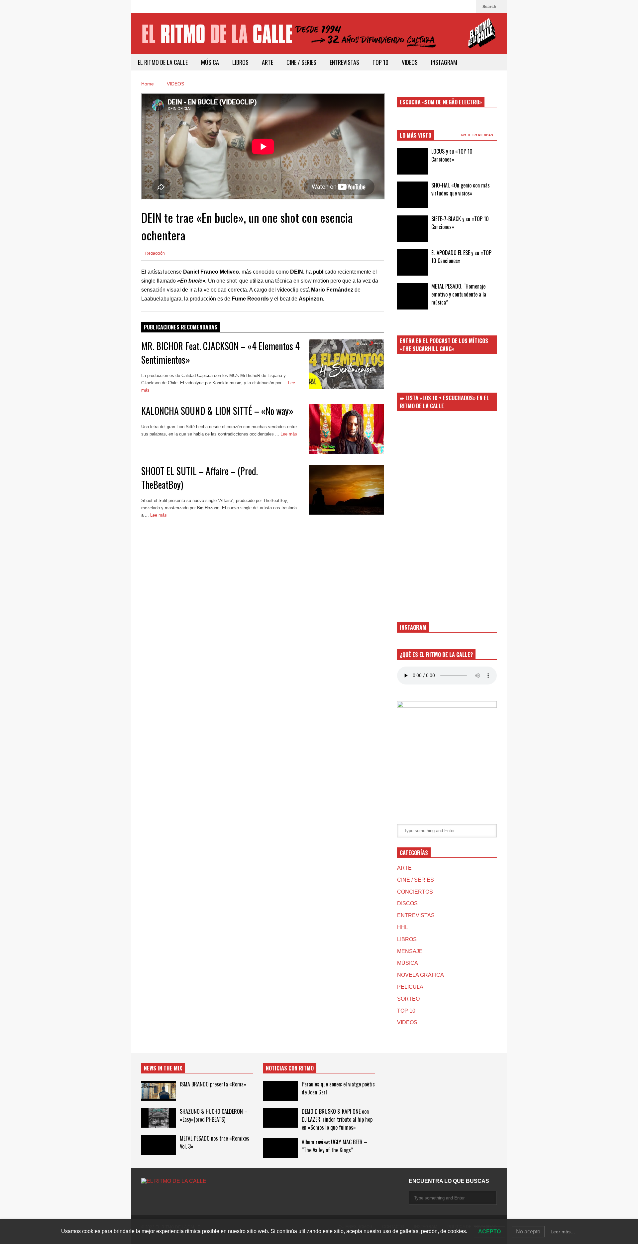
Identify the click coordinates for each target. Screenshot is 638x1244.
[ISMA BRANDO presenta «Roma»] (158, 1091)
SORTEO (408, 999)
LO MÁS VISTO (415, 135)
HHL (402, 927)
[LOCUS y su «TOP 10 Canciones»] (412, 161)
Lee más (159, 515)
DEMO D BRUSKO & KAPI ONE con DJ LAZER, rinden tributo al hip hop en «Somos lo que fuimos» (337, 1119)
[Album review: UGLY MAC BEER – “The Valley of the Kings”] (280, 1148)
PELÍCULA (410, 987)
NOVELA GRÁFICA (420, 975)
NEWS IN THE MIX (163, 1068)
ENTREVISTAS (344, 62)
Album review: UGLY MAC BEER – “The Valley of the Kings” (334, 1146)
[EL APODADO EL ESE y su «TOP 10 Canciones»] (412, 262)
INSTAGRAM (444, 62)
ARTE (267, 62)
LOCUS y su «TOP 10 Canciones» (452, 155)
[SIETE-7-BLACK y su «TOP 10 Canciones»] (412, 228)
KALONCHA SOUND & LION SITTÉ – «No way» (217, 411)
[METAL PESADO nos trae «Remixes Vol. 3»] (158, 1145)
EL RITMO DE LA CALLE (163, 62)
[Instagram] (467, 6)
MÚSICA (210, 62)
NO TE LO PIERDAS (477, 135)
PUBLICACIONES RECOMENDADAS (180, 327)
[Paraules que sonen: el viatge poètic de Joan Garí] (280, 1091)
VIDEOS (410, 62)
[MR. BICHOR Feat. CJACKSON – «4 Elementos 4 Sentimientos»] (346, 364)
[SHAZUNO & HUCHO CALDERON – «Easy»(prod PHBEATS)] (158, 1118)
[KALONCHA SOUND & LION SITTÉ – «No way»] (346, 429)
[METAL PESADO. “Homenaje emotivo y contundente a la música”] (412, 296)
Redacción (154, 253)
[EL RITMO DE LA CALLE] (319, 38)
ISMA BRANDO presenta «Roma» (213, 1084)
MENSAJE (410, 951)
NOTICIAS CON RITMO (290, 1068)
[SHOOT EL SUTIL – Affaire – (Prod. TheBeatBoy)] (346, 490)
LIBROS (240, 62)
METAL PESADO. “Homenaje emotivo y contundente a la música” (458, 294)
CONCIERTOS (415, 892)
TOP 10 (380, 62)
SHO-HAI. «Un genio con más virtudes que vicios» (460, 189)
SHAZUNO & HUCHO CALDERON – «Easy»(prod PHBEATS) (214, 1115)
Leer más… (563, 1231)
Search (489, 6)
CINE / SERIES (301, 62)
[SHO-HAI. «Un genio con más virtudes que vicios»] (412, 195)
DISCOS (407, 903)
